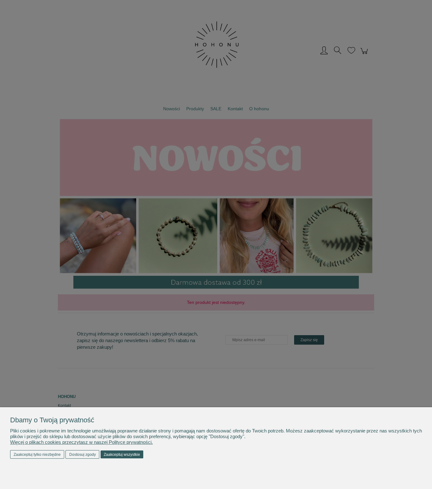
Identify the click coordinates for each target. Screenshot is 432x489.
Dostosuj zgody (82, 454)
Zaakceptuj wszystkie (122, 454)
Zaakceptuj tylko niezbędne (37, 454)
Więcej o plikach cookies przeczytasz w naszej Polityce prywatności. (81, 442)
